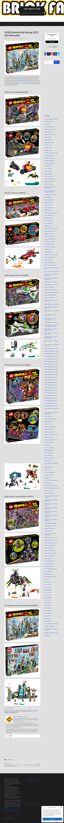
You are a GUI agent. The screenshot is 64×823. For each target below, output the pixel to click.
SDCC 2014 (46, 587)
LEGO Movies (47, 437)
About (11, 23)
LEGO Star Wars (47, 493)
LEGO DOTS (47, 197)
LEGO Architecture (48, 134)
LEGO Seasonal (47, 475)
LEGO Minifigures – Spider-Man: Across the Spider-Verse (51, 325)
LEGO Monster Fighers (49, 432)
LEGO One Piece (48, 452)
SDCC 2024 (46, 613)
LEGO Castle (47, 168)
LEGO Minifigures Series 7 (50, 400)
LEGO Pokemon (47, 467)
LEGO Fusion (47, 225)
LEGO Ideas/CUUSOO (49, 254)
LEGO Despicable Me (49, 179)
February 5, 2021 (8, 38)
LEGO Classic (47, 173)
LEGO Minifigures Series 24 (50, 385)
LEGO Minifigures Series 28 (50, 395)
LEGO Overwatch (48, 458)
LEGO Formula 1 (48, 218)
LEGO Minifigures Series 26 (50, 390)
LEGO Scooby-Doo (48, 472)
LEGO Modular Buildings (49, 426)
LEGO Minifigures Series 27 (50, 392)
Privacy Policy (36, 779)
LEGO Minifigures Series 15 (50, 361)
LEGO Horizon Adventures (50, 246)
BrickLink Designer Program (50, 118)
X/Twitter (34, 711)
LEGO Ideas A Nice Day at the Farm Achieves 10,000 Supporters (11, 765)
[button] (61, 807)
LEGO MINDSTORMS (49, 295)
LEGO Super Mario (48, 528)
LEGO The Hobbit (48, 537)
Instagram (6, 712)
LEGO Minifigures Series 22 (50, 379)
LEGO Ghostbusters (48, 236)
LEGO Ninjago (47, 447)
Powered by (48, 46)
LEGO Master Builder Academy (51, 292)
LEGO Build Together (48, 163)
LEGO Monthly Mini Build (50, 434)
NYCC (45, 579)
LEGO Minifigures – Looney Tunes (51, 310)
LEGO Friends (47, 223)
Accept (52, 819)
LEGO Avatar (47, 139)
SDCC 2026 (46, 618)
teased (17, 77)
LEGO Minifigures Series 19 (50, 372)
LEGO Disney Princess (49, 194)
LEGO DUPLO (47, 202)
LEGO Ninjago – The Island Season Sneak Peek (31, 765)
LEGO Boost (47, 150)
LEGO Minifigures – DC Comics (51, 300)
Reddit (16, 712)
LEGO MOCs (47, 424)
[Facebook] (5, 736)
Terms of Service (28, 779)
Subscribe (52, 41)
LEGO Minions (47, 416)
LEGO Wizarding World (49, 568)
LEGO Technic (47, 531)
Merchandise (33, 23)
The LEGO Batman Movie (49, 623)
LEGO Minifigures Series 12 (50, 353)
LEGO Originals (47, 455)
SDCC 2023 (46, 610)
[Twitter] (7, 736)
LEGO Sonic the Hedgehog (50, 480)
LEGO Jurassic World (49, 265)
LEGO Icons (47, 252)
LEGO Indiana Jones (48, 257)
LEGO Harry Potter (48, 239)
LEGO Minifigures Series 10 (50, 348)
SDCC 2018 (46, 597)
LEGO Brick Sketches (48, 158)
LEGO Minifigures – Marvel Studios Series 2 (50, 319)
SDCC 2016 (46, 592)
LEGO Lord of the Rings (49, 289)
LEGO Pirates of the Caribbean (51, 463)
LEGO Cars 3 (47, 165)
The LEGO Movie (48, 626)
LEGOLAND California (49, 576)
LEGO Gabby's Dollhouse (49, 228)
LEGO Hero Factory (48, 241)
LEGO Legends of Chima (49, 284)
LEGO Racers (47, 469)
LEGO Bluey (47, 145)
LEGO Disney (47, 184)
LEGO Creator (47, 176)
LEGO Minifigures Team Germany (51, 408)
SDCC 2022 (46, 608)
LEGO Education (48, 207)
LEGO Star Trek (47, 490)
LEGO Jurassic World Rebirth (50, 271)
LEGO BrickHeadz (48, 160)
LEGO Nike (46, 445)
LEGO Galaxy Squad (48, 231)
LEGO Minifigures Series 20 (50, 374)
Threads (12, 712)
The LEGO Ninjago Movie (49, 632)
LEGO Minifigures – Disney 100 (51, 304)
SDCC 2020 (46, 602)
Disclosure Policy (32, 781)
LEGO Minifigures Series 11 (50, 351)
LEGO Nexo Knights (48, 439)
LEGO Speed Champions (49, 485)
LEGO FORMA (47, 215)
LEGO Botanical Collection (50, 152)
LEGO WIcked (47, 566)
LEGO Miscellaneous (48, 418)
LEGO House (47, 249)
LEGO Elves (46, 210)
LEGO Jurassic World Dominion (51, 267)
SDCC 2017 (46, 595)
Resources (17, 23)
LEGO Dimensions (48, 181)
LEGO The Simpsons (48, 545)
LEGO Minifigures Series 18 (50, 369)
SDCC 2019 (46, 600)
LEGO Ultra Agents (48, 555)
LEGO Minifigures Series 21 (50, 377)
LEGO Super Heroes (48, 525)
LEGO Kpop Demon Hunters (50, 282)
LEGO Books (47, 147)
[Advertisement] (22, 454)
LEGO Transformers (48, 550)
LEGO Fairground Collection (50, 212)
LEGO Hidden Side (48, 244)
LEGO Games (47, 233)
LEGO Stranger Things (49, 523)
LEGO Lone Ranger (48, 287)
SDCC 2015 (46, 589)
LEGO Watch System (48, 561)
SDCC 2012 (46, 582)
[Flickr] (11, 736)
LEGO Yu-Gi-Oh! (48, 574)
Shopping (46, 621)
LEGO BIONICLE (48, 142)
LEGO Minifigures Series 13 (50, 356)
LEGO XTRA (47, 571)
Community (47, 121)
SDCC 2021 (46, 605)
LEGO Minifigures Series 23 (50, 382)
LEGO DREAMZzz (48, 199)
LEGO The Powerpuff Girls (50, 542)
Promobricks (10, 708)
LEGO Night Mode (48, 442)
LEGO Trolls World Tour (49, 553)
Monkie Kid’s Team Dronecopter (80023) (25, 81)
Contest (46, 124)
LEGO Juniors (47, 259)
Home (5, 23)
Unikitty (46, 635)
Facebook (29, 711)
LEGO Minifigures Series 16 (50, 364)
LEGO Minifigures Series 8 (50, 403)
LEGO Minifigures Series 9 (50, 405)
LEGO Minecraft (47, 297)
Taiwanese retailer (20, 78)
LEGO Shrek (47, 477)
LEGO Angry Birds (48, 126)
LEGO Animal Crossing (49, 129)
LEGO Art (46, 137)
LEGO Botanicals (48, 155)
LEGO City (46, 171)
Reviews (26, 23)
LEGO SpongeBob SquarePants (51, 488)
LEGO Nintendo (47, 450)
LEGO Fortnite (47, 220)
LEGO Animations (48, 132)
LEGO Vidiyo (47, 558)
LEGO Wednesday (48, 563)
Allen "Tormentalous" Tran (21, 38)
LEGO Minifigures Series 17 (50, 366)
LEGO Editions (47, 205)
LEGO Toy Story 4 (48, 548)
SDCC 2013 (46, 584)
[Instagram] (9, 736)
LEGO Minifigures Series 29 (50, 398)
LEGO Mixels (47, 421)
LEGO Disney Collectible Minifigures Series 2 (49, 191)
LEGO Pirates (47, 460)
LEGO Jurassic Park (48, 262)
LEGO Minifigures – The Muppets (51, 340)
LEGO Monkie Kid (10, 759)
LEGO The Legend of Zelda (50, 540)
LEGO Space (47, 482)
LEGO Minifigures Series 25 (50, 387)
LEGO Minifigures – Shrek (50, 322)
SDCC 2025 (46, 615)
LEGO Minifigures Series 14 (50, 358)
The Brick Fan (32, 9)
